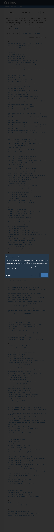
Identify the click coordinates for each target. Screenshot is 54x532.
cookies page (11, 268)
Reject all (8, 275)
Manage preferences (34, 275)
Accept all (44, 275)
